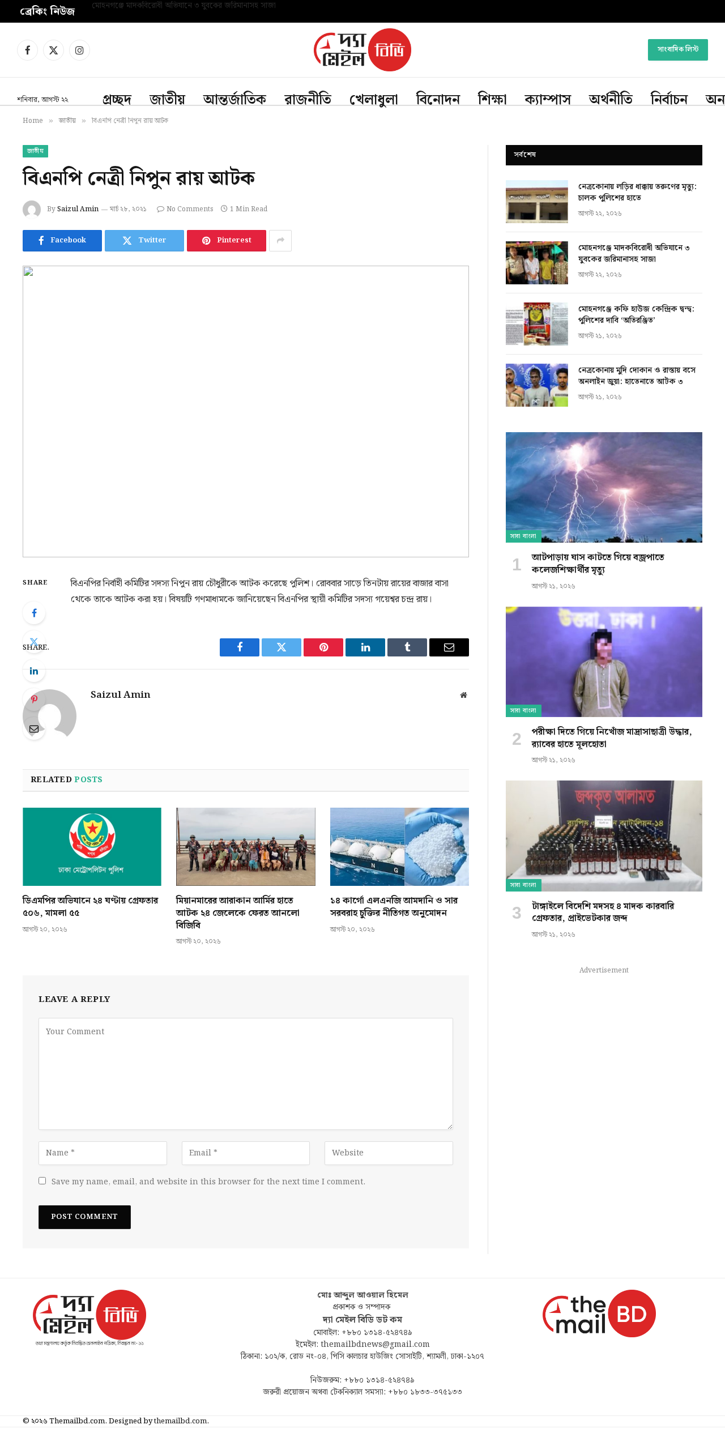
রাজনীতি (307, 100)
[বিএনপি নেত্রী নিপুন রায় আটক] (246, 411)
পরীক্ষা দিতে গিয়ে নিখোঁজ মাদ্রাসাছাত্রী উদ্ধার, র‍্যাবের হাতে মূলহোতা (612, 738)
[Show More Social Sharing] (280, 240)
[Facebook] (34, 613)
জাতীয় (167, 100)
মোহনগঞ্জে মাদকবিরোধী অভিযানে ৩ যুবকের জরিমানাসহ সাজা (184, 6)
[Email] (34, 728)
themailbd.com (180, 1421)
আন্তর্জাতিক (234, 100)
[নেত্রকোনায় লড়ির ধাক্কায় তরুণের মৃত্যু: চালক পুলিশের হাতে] (537, 201)
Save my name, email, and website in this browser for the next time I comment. (208, 1182)
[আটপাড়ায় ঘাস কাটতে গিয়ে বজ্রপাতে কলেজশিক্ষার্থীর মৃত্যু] (604, 487)
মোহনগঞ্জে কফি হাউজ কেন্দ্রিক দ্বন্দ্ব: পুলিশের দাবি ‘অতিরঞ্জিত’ (636, 315)
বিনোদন (438, 100)
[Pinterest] (34, 699)
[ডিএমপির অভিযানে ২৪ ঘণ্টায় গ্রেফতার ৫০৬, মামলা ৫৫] (92, 847)
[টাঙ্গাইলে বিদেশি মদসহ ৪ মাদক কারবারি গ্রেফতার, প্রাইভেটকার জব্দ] (604, 836)
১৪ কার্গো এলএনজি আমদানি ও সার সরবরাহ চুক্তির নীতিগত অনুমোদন (394, 907)
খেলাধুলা (373, 100)
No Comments (190, 209)
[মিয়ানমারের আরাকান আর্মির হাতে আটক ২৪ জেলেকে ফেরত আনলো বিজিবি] (245, 847)
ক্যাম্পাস (548, 100)
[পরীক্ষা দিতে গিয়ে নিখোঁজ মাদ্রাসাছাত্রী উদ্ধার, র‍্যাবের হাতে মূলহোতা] (604, 662)
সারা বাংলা (523, 536)
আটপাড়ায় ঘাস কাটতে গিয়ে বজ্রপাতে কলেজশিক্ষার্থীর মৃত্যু (598, 564)
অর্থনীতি (611, 100)
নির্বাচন (669, 100)
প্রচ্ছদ (117, 100)
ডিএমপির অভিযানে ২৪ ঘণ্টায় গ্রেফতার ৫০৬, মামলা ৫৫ (90, 907)
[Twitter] (34, 641)
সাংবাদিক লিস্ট (678, 49)
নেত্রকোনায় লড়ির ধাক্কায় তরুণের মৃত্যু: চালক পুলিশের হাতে (637, 192)
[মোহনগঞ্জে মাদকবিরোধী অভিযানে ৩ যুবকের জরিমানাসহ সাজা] (537, 262)
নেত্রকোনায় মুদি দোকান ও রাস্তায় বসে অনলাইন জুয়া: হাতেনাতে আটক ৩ (637, 376)
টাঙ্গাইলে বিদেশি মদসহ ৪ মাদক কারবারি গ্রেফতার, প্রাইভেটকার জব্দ (603, 913)
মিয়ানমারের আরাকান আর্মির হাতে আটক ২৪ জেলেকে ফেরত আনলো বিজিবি (238, 913)
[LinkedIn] (34, 670)
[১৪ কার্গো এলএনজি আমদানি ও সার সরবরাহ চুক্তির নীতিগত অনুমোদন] (399, 847)
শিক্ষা (492, 100)
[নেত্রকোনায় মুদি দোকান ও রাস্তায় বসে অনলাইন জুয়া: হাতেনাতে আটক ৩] (537, 385)
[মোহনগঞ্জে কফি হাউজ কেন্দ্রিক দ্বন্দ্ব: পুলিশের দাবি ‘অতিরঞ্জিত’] (537, 324)
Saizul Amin (78, 209)
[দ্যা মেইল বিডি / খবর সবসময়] (362, 50)
